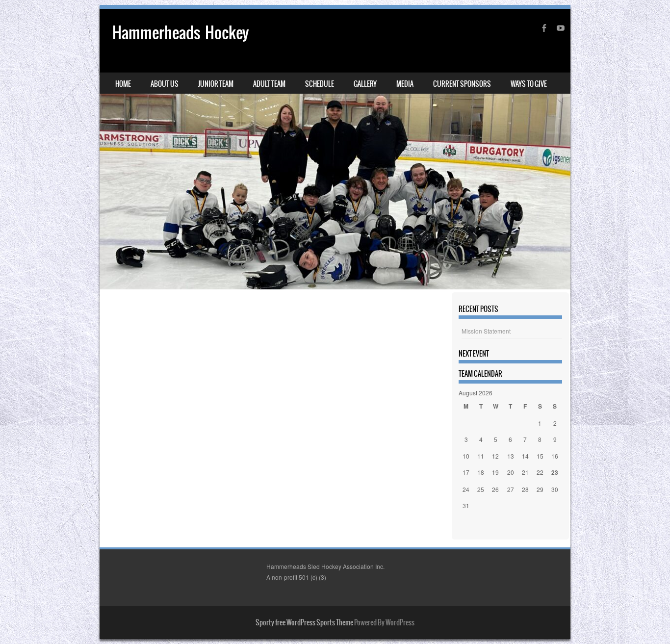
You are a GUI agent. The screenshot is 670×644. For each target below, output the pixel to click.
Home (123, 83)
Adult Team (269, 83)
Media (404, 83)
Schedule (319, 83)
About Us (165, 83)
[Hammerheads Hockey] (335, 149)
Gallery (365, 83)
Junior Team (215, 83)
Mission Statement (486, 331)
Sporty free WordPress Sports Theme (304, 622)
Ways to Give (529, 83)
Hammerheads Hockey (180, 33)
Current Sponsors (462, 83)
